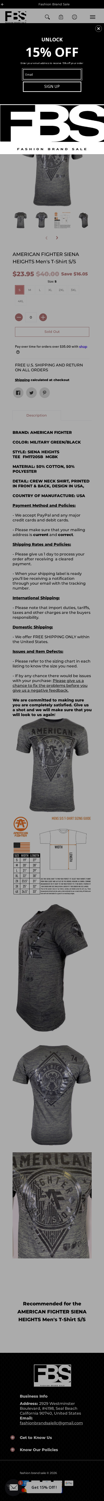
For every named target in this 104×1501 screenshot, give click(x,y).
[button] (98, 28)
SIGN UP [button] (51, 86)
